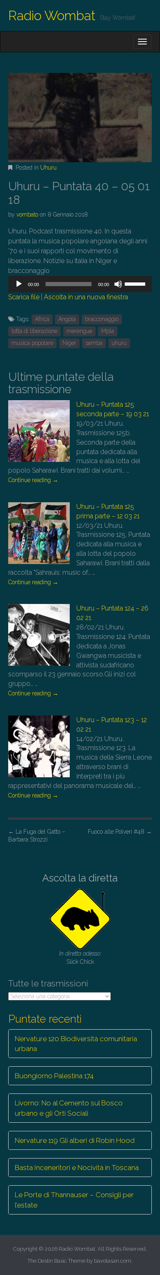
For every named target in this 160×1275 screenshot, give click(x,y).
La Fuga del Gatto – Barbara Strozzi (36, 835)
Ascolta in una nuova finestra (86, 297)
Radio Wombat (52, 15)
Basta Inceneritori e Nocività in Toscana (77, 1167)
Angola (67, 319)
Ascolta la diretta (80, 878)
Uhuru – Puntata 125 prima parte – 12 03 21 (107, 511)
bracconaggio (102, 319)
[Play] (19, 284)
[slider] (136, 283)
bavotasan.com (112, 1261)
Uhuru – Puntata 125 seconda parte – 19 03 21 (112, 409)
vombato (27, 214)
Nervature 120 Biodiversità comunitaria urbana (76, 1044)
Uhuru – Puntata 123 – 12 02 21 (111, 724)
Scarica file (23, 297)
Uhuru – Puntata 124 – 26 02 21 (112, 613)
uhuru (119, 343)
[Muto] (118, 284)
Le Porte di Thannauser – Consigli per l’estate (74, 1200)
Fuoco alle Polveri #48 (120, 831)
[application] (80, 284)
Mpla (107, 331)
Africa (42, 319)
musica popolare (32, 343)
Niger (69, 343)
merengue (79, 331)
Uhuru (48, 167)
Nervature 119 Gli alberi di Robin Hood (75, 1140)
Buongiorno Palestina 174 (54, 1076)
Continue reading (33, 480)
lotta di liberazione (34, 331)
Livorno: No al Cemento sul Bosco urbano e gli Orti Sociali (69, 1108)
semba (94, 343)
